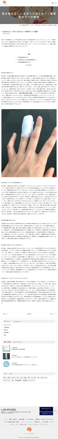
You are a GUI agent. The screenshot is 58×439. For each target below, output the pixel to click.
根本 (13, 380)
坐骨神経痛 (25, 380)
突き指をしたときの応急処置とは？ (27, 59)
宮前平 (4, 377)
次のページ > (52, 314)
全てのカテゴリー (8, 325)
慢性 (46, 377)
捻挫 (38, 377)
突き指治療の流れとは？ (24, 62)
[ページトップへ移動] (55, 411)
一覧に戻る (29, 314)
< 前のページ (5, 314)
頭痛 (5, 335)
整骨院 (9, 377)
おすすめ (13, 377)
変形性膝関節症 (18, 380)
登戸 (18, 377)
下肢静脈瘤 (6, 327)
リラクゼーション (6, 380)
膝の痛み (6, 330)
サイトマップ (44, 424)
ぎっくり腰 (33, 377)
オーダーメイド (32, 380)
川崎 (21, 377)
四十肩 (42, 377)
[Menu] (55, 3)
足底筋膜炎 (6, 332)
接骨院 (25, 377)
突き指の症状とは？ (23, 57)
